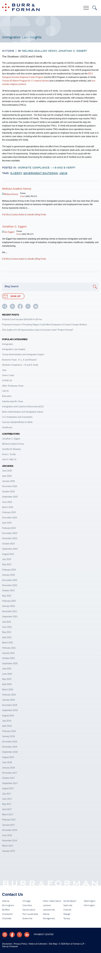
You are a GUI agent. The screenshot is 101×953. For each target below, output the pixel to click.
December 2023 (9, 533)
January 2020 (8, 700)
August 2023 (8, 554)
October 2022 (8, 590)
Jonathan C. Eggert (72, 51)
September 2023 (10, 549)
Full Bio (5, 214)
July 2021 (6, 622)
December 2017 (9, 773)
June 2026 (7, 471)
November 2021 (9, 611)
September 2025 (10, 497)
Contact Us (12, 894)
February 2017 (9, 820)
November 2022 (9, 585)
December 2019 (9, 705)
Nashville (67, 905)
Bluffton (6, 910)
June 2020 (7, 674)
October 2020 (8, 658)
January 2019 (8, 736)
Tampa (66, 918)
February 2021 (9, 648)
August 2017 (8, 788)
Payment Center (44, 934)
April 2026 (7, 476)
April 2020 (7, 684)
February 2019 (9, 731)
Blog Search (12, 286)
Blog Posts (41, 214)
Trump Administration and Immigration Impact (23, 354)
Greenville (27, 918)
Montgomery (49, 918)
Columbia (27, 905)
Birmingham (8, 905)
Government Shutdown (40, 173)
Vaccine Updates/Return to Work (17, 422)
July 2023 (6, 559)
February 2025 (9, 512)
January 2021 (8, 653)
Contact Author (18, 214)
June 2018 (7, 762)
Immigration (7, 344)
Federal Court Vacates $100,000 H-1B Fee (22, 319)
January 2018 (8, 768)
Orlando (67, 910)
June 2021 (7, 627)
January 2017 (8, 825)
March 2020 (7, 689)
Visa (4, 370)
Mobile (46, 914)
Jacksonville (49, 910)
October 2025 (8, 491)
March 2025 (7, 507)
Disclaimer (7, 944)
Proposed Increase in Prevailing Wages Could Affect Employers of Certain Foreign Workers (44, 324)
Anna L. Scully (9, 454)
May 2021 (6, 632)
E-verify (16, 173)
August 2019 (8, 715)
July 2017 (6, 794)
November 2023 (9, 538)
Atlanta (5, 901)
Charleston (7, 914)
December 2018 (9, 742)
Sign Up (16, 296)
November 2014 (9, 840)
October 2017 (8, 778)
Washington (89, 901)
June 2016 (7, 835)
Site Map (53, 944)
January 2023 (8, 575)
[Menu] (86, 8)
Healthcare (7, 427)
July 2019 (6, 721)
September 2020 (10, 663)
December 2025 (9, 486)
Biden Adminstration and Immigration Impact (22, 412)
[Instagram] (4, 934)
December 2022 (9, 580)
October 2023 (8, 544)
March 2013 (7, 846)
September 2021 (10, 616)
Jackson (47, 905)
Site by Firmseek (10, 946)
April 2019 (7, 726)
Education (7, 396)
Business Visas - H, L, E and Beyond (19, 360)
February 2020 (9, 695)
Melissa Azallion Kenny (39, 51)
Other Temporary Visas (12, 386)
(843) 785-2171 (31, 196)
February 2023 (9, 570)
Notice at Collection (38, 944)
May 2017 (6, 804)
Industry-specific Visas (12, 401)
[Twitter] (19, 934)
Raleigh (66, 914)
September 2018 (10, 752)
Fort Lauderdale (30, 914)
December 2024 (9, 518)
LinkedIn (30, 214)
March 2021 (7, 642)
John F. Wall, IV (9, 459)
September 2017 (10, 783)
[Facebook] (12, 934)
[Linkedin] (26, 934)
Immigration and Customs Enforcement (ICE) (23, 406)
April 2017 (7, 809)
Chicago (26, 901)
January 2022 (8, 606)
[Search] (94, 8)
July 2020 (6, 669)
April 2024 (7, 523)
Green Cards (8, 375)
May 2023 (6, 564)
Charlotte (6, 918)
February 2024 (9, 528)
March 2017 (7, 814)
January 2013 (8, 851)
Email (22, 196)
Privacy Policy (20, 944)
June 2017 (7, 799)
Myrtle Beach (69, 901)
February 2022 (9, 601)
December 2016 (9, 830)
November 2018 (9, 747)
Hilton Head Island (52, 901)
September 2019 (10, 710)
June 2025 (7, 502)
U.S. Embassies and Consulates (17, 417)
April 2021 (7, 637)
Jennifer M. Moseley (11, 449)
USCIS (63, 173)
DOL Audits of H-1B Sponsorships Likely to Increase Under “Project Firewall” (37, 330)
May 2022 (6, 596)
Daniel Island (28, 910)
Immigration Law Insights (13, 349)
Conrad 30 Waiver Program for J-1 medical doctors (25, 81)
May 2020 (6, 679)
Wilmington (89, 905)
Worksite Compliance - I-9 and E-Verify (46, 167)
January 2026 (8, 481)
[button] (4, 308)
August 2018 (8, 757)
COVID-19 (7, 380)
